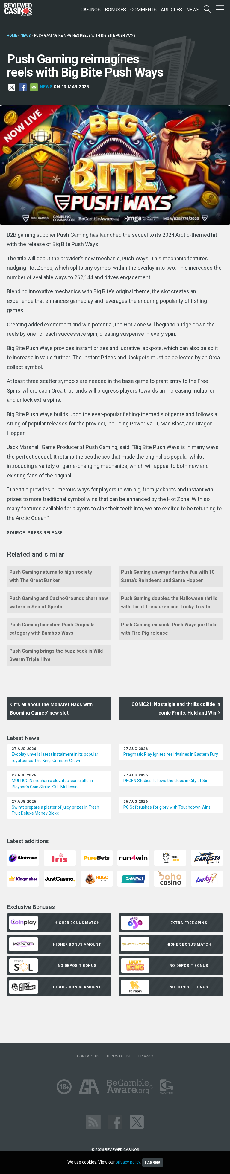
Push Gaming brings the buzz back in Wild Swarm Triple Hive (56, 655)
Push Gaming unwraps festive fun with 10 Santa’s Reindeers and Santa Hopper (167, 576)
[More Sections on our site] (220, 10)
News (192, 10)
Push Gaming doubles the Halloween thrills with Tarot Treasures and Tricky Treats (169, 603)
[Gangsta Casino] (207, 857)
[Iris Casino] (60, 857)
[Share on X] (12, 86)
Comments (143, 10)
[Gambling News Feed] (93, 1121)
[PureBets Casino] (97, 857)
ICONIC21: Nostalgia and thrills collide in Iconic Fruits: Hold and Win (175, 708)
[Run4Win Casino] (133, 857)
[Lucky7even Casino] (207, 878)
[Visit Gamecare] (166, 1086)
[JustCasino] (60, 878)
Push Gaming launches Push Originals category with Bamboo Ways (52, 629)
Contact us (88, 1056)
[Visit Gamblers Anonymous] (89, 1086)
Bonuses (115, 10)
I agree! (152, 1162)
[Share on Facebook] (23, 86)
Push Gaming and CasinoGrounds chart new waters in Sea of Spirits (58, 603)
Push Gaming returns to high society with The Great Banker (50, 576)
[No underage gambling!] (64, 1086)
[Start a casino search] (207, 10)
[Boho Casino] (170, 878)
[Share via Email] (34, 86)
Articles (171, 10)
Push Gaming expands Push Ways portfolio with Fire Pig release (169, 629)
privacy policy (128, 1162)
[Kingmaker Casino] (23, 878)
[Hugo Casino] (97, 878)
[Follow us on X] (136, 1121)
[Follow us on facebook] (115, 1121)
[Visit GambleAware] (130, 1086)
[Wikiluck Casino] (170, 857)
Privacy (145, 1056)
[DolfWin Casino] (133, 878)
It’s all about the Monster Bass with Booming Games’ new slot (51, 709)
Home (12, 35)
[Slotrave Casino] (23, 857)
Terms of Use (118, 1056)
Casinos (91, 10)
